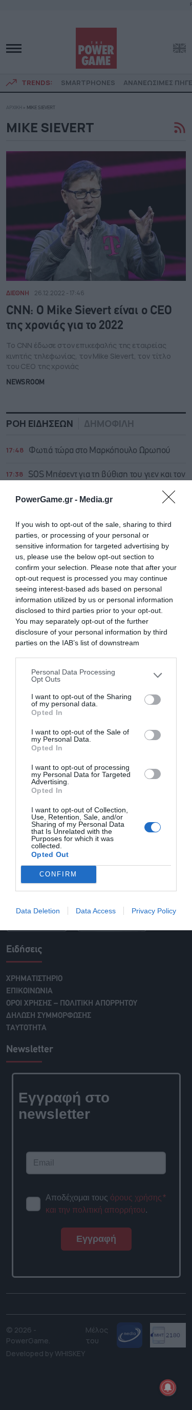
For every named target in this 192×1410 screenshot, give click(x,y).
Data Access (96, 911)
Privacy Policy (154, 911)
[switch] (152, 699)
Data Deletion (38, 911)
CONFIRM (58, 874)
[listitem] (96, 675)
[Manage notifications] (168, 1387)
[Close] (172, 500)
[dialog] (96, 705)
